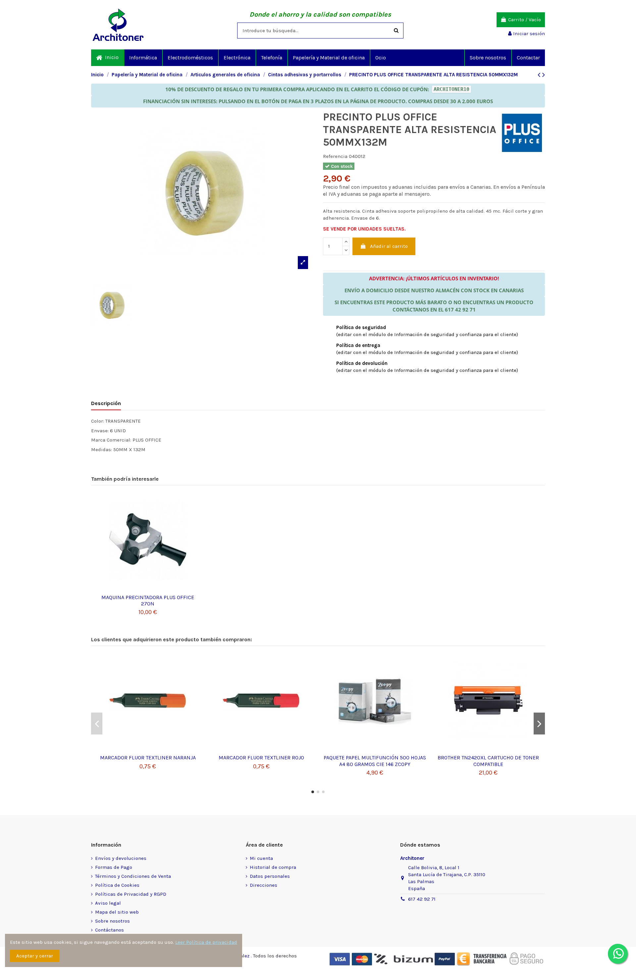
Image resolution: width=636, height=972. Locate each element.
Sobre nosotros (112, 921)
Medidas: (101, 449)
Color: (97, 421)
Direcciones (263, 885)
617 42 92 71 (422, 899)
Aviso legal (108, 903)
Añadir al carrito (389, 246)
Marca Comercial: (111, 440)
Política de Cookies (117, 885)
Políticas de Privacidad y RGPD (130, 894)
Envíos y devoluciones (120, 858)
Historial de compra (273, 867)
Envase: (100, 431)
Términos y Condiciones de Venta (133, 876)
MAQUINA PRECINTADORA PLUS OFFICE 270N (147, 600)
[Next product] (543, 74)
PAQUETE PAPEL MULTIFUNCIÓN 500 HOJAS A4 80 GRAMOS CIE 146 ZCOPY (375, 760)
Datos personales (270, 876)
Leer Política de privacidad (206, 942)
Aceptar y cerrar (34, 956)
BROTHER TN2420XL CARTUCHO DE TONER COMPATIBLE (488, 760)
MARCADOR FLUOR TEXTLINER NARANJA (148, 757)
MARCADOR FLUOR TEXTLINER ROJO (261, 757)
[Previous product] (540, 74)
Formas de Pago (113, 867)
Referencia (335, 156)
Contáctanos (109, 930)
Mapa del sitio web (117, 912)
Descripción (106, 403)
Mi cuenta (261, 858)
